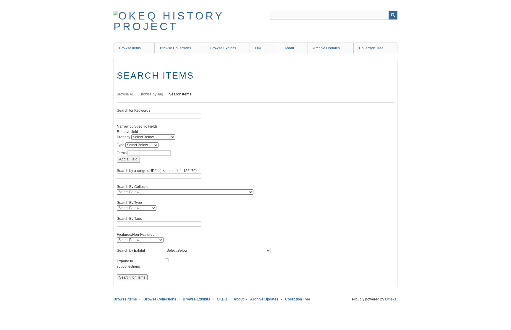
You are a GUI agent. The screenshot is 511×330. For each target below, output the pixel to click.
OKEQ (260, 48)
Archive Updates (326, 48)
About (289, 48)
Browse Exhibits (223, 48)
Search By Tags (129, 219)
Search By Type (129, 203)
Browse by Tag (151, 94)
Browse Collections (175, 48)
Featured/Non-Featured (136, 235)
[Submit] (393, 15)
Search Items (180, 94)
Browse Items (130, 48)
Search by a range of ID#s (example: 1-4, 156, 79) (157, 171)
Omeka (391, 299)
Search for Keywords (133, 110)
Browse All (125, 94)
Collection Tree (371, 48)
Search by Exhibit (131, 250)
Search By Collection (134, 187)
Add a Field (128, 159)
